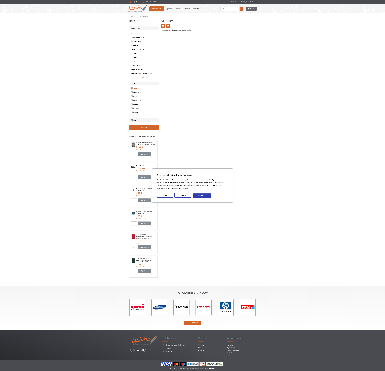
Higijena (134, 57)
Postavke (182, 195)
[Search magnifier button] (241, 9)
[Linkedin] (143, 350)
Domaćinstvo (136, 41)
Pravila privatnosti (233, 350)
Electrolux (137, 100)
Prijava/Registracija (248, 2)
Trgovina (201, 345)
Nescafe (136, 108)
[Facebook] (132, 350)
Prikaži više (144, 77)
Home (133, 61)
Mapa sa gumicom (137, 69)
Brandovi (138, 17)
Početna (132, 17)
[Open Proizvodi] (153, 9)
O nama (201, 350)
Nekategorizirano (137, 37)
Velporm (136, 88)
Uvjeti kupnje (231, 348)
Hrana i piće (135, 65)
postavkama (186, 188)
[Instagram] (138, 350)
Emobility (134, 45)
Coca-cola (137, 92)
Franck (135, 104)
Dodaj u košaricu (144, 154)
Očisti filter (144, 128)
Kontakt (229, 353)
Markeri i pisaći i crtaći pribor (141, 73)
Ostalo (135, 112)
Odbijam (165, 195)
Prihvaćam (202, 195)
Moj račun (234, 2)
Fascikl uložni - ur (137, 49)
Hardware (134, 53)
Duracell (136, 96)
